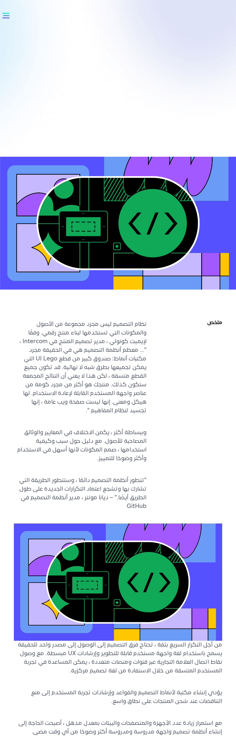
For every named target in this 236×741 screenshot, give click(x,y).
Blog (203, 74)
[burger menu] (7, 16)
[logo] (197, 44)
